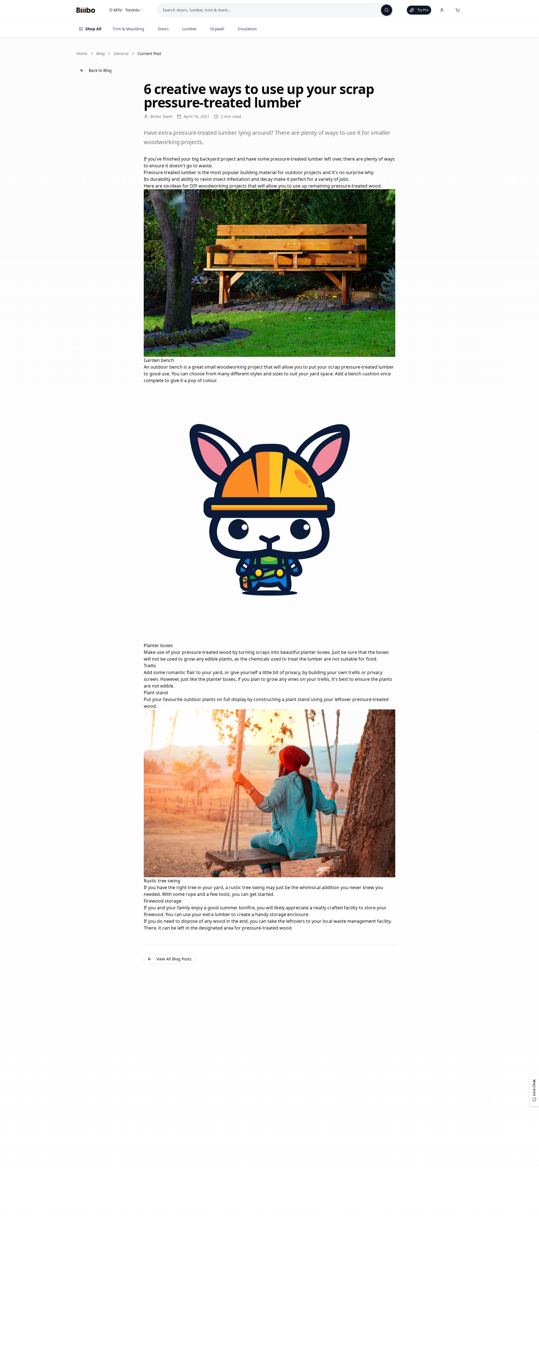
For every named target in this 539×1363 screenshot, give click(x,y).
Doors (163, 28)
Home (81, 53)
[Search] (386, 10)
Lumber (189, 28)
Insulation (247, 28)
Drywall (217, 28)
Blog (100, 53)
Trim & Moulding (128, 28)
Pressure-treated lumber (170, 172)
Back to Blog (100, 70)
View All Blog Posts (173, 959)
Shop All (93, 28)
